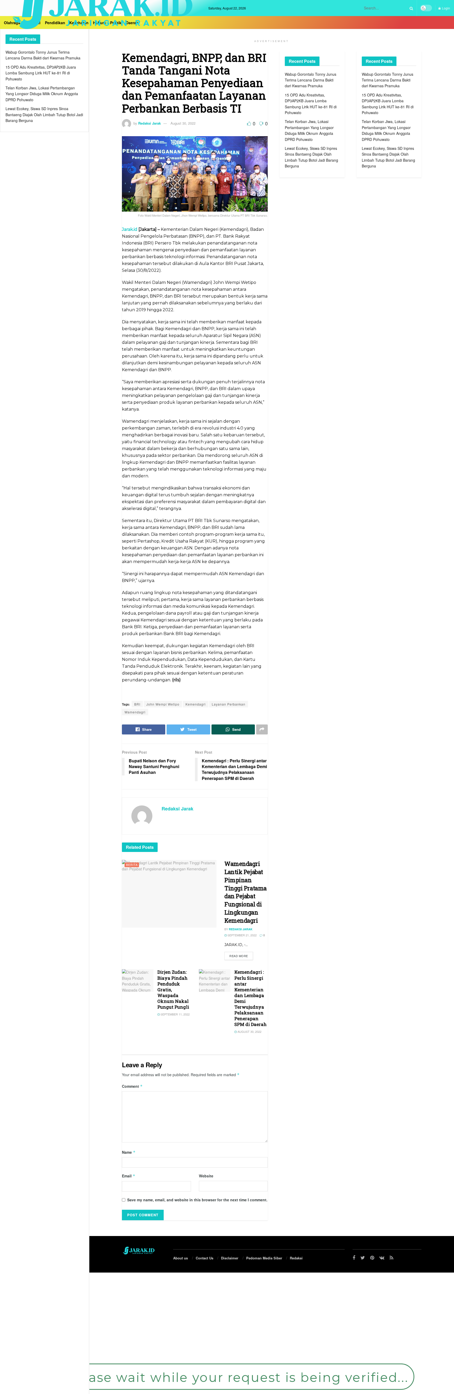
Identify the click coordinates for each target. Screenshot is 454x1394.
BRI (137, 704)
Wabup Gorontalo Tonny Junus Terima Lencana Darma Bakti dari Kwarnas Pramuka (310, 80)
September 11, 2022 (175, 1014)
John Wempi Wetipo (162, 704)
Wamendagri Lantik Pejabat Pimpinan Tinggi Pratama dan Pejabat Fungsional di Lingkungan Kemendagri (245, 892)
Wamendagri (135, 712)
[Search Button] (410, 8)
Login (445, 8)
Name (129, 1152)
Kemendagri (195, 704)
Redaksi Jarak (149, 123)
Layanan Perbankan (228, 704)
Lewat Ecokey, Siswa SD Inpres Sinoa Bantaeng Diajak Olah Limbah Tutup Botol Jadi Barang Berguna (44, 114)
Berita (132, 864)
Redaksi (296, 1257)
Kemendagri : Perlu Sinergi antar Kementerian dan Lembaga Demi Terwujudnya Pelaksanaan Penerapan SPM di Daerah (250, 998)
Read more (238, 956)
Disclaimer (229, 1257)
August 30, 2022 (183, 123)
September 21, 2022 (242, 935)
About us (180, 1257)
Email (128, 1175)
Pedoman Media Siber (264, 1257)
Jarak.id (129, 229)
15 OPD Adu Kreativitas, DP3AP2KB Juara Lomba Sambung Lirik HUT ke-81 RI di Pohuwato (41, 72)
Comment (132, 1086)
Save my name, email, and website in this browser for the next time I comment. (197, 1199)
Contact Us (204, 1257)
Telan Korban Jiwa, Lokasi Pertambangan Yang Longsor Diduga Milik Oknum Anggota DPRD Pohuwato (42, 93)
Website (206, 1175)
